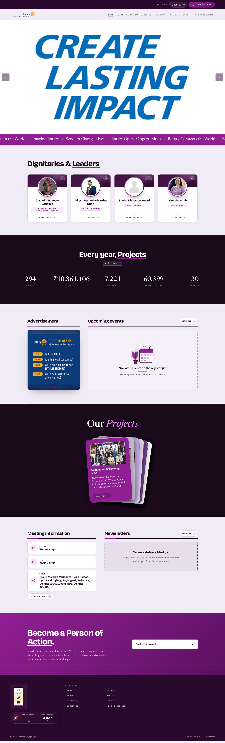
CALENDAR (161, 14)
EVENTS (187, 14)
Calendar (112, 690)
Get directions (40, 596)
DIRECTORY (132, 14)
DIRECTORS (147, 14)
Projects (112, 695)
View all (189, 321)
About (119, 14)
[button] (112, 470)
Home (110, 14)
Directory (72, 700)
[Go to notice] (54, 386)
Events (110, 700)
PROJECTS (174, 14)
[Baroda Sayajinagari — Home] (22, 14)
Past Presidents (116, 706)
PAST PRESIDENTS (204, 14)
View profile (47, 217)
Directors (72, 706)
